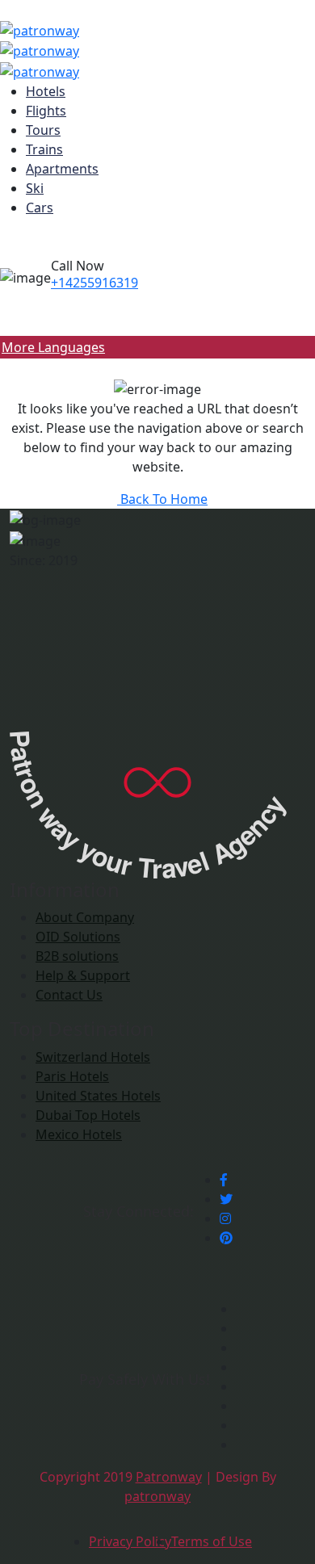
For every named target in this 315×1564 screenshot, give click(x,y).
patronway (157, 1496)
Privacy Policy (130, 1541)
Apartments (62, 169)
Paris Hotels (72, 1076)
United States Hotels (98, 1096)
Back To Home (162, 499)
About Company (85, 917)
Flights (46, 111)
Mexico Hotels (79, 1134)
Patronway (169, 1477)
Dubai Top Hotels (88, 1115)
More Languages (53, 347)
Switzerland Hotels (93, 1057)
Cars (39, 207)
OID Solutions (78, 937)
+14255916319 (94, 282)
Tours (43, 130)
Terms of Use (211, 1541)
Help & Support (83, 975)
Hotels (45, 91)
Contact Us (69, 995)
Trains (44, 149)
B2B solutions (77, 956)
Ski (35, 188)
